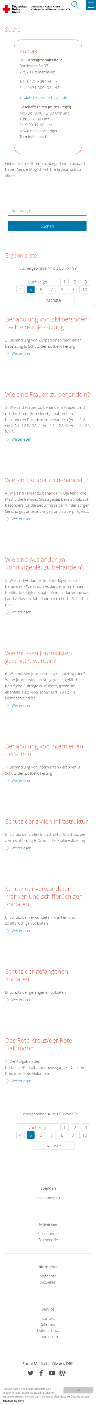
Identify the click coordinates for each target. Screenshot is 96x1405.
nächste (53, 300)
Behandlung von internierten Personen (44, 750)
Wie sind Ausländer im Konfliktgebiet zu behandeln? (44, 563)
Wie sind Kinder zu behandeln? (46, 480)
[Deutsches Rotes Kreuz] (15, 10)
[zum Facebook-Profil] (30, 1373)
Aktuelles (48, 1282)
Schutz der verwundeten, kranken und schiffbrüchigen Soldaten (44, 896)
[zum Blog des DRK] (62, 1373)
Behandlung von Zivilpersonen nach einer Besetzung (46, 323)
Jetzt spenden (48, 1197)
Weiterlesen (21, 353)
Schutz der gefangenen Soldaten (36, 975)
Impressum (48, 1336)
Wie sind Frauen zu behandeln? (47, 394)
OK (78, 1390)
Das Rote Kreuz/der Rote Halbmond (38, 1044)
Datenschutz (48, 1330)
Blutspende (48, 1239)
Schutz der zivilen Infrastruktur (46, 821)
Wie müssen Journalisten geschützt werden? (38, 657)
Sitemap (48, 1324)
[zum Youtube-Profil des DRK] (52, 1373)
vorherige (37, 282)
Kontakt (48, 1318)
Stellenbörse (48, 1233)
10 (84, 289)
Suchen (47, 226)
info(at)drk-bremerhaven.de (43, 97)
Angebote (48, 1275)
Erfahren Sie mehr (13, 1400)
